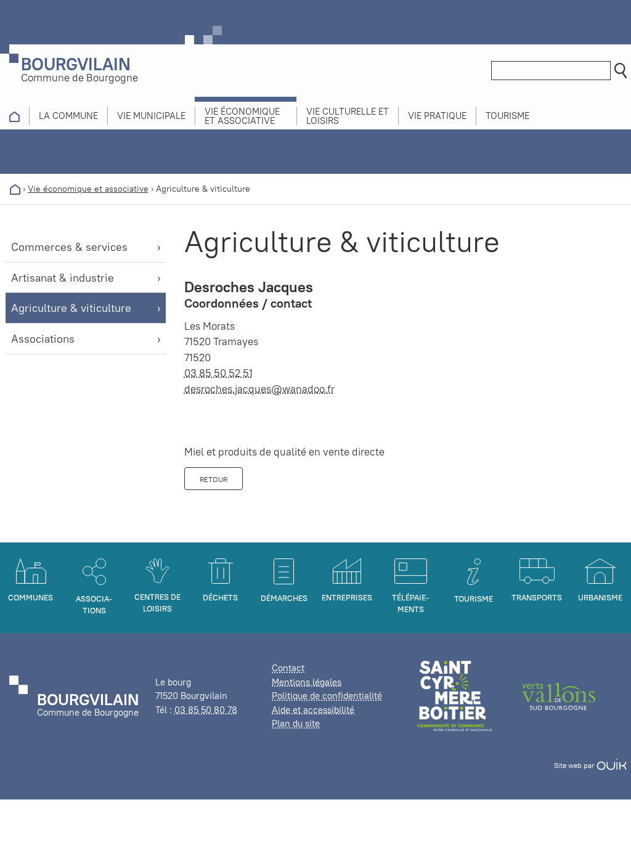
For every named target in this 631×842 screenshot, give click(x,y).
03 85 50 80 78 (205, 710)
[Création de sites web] (611, 765)
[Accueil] (15, 188)
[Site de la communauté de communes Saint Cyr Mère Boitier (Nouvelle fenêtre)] (454, 695)
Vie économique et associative (88, 188)
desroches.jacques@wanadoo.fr (259, 389)
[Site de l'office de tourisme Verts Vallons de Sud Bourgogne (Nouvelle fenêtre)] (559, 695)
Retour (213, 479)
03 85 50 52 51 (218, 373)
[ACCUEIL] (14, 116)
